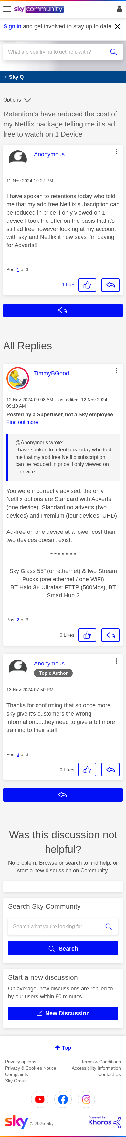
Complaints (16, 1074)
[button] (116, 152)
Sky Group (16, 1080)
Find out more (22, 422)
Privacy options (20, 1061)
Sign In (118, 10)
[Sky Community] (40, 10)
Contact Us (109, 1074)
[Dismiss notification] (117, 26)
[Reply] (110, 285)
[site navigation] (7, 9)
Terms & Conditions (101, 1061)
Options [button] (12, 99)
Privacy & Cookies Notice (30, 1068)
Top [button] (66, 1048)
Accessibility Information (96, 1068)
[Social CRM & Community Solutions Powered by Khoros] (105, 1122)
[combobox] (57, 52)
